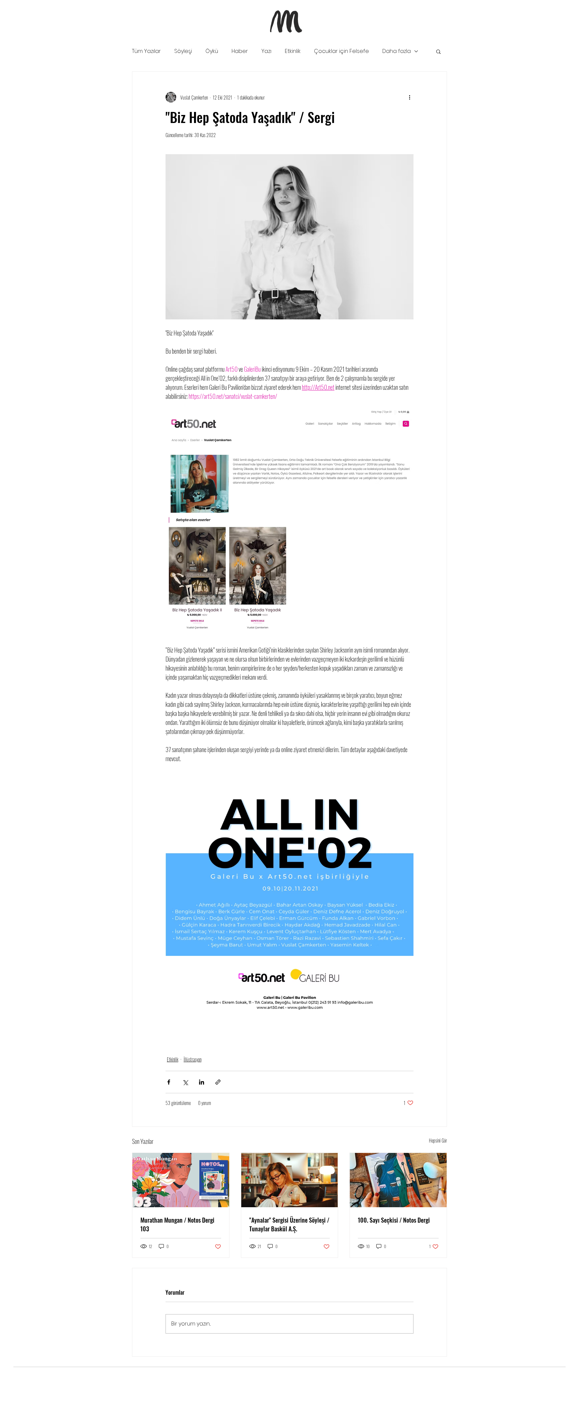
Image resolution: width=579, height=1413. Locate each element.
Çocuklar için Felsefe (341, 51)
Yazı (266, 51)
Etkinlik (293, 51)
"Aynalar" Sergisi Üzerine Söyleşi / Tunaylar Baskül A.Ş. (289, 1224)
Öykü (211, 51)
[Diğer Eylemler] (409, 97)
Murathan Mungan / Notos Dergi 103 (177, 1224)
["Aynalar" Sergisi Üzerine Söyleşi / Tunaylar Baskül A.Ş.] (289, 1180)
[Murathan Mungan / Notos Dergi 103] (180, 1180)
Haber (240, 51)
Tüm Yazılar (146, 51)
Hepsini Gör (438, 1140)
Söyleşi (183, 51)
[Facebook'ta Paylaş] (169, 1082)
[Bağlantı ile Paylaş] (218, 1082)
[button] (438, 51)
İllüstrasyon (192, 1059)
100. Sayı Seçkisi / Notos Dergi (394, 1220)
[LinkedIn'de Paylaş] (201, 1082)
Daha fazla (396, 51)
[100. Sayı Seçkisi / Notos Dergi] (398, 1180)
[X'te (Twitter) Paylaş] (185, 1082)
